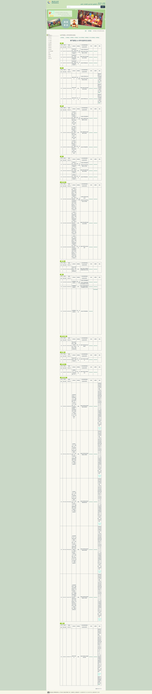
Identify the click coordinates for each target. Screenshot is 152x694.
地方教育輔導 (50, 51)
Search (102, 6)
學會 (49, 52)
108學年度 (86, 37)
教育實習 (49, 47)
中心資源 (49, 42)
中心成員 (49, 40)
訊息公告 (49, 37)
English (100, 4)
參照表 (99, 82)
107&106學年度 (92, 37)
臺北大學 (99, 3)
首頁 (82, 4)
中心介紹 (49, 38)
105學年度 (97, 37)
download (95, 199)
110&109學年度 (81, 37)
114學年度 (62, 37)
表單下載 (49, 58)
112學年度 (72, 37)
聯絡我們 (95, 4)
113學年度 (67, 37)
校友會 (49, 56)
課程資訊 (49, 45)
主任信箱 (90, 4)
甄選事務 (49, 44)
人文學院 (103, 3)
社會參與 (49, 49)
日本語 (104, 4)
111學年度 (76, 37)
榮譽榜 (49, 54)
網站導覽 (86, 4)
